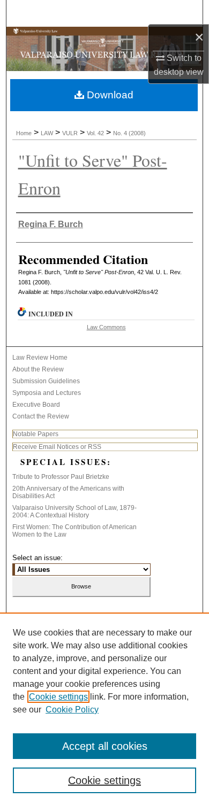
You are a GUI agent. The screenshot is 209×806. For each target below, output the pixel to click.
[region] (104, 709)
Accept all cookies (104, 746)
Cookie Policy (72, 709)
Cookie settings (58, 696)
